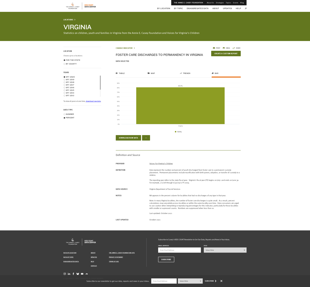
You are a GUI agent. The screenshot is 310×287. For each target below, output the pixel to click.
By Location (163, 8)
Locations (68, 19)
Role (205, 245)
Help (238, 8)
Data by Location (69, 253)
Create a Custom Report (226, 53)
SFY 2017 (70, 85)
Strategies (220, 2)
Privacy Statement (116, 257)
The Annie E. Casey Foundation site (122, 253)
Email (228, 48)
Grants (235, 2)
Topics (228, 2)
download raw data (93, 101)
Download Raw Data (128, 137)
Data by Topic (68, 257)
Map (153, 73)
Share (238, 48)
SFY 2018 (70, 82)
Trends (186, 73)
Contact (94, 266)
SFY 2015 (70, 90)
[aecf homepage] (72, 6)
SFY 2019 (70, 79)
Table (122, 73)
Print (218, 48)
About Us (210, 2)
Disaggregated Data (198, 8)
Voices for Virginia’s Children (161, 163)
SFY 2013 (70, 95)
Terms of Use (114, 261)
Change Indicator (124, 48)
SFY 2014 (70, 93)
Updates (227, 8)
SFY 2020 (70, 77)
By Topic (178, 8)
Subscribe (166, 259)
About (215, 8)
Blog (242, 2)
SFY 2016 (70, 87)
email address (163, 245)
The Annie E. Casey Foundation (188, 3)
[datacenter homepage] (90, 6)
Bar (216, 73)
